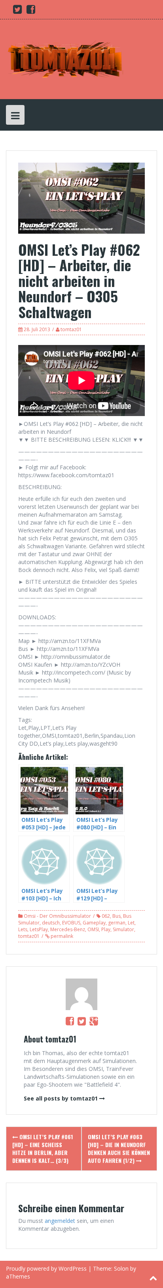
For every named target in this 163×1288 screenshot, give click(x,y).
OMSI (93, 929)
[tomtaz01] (65, 58)
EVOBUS (71, 922)
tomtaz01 (71, 329)
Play (105, 929)
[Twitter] (82, 1020)
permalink (61, 936)
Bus (116, 916)
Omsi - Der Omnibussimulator (57, 916)
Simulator (123, 929)
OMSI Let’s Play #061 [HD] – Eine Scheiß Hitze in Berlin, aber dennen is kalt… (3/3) (42, 1148)
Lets (22, 929)
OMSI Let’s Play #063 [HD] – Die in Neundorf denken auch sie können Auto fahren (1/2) (119, 1148)
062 (106, 916)
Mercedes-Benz (67, 929)
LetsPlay (39, 929)
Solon (121, 1268)
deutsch (51, 922)
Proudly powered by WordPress (46, 1268)
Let (131, 922)
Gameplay (94, 922)
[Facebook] (70, 1020)
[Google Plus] (93, 1020)
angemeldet (60, 1220)
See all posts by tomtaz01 (61, 1098)
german (116, 922)
